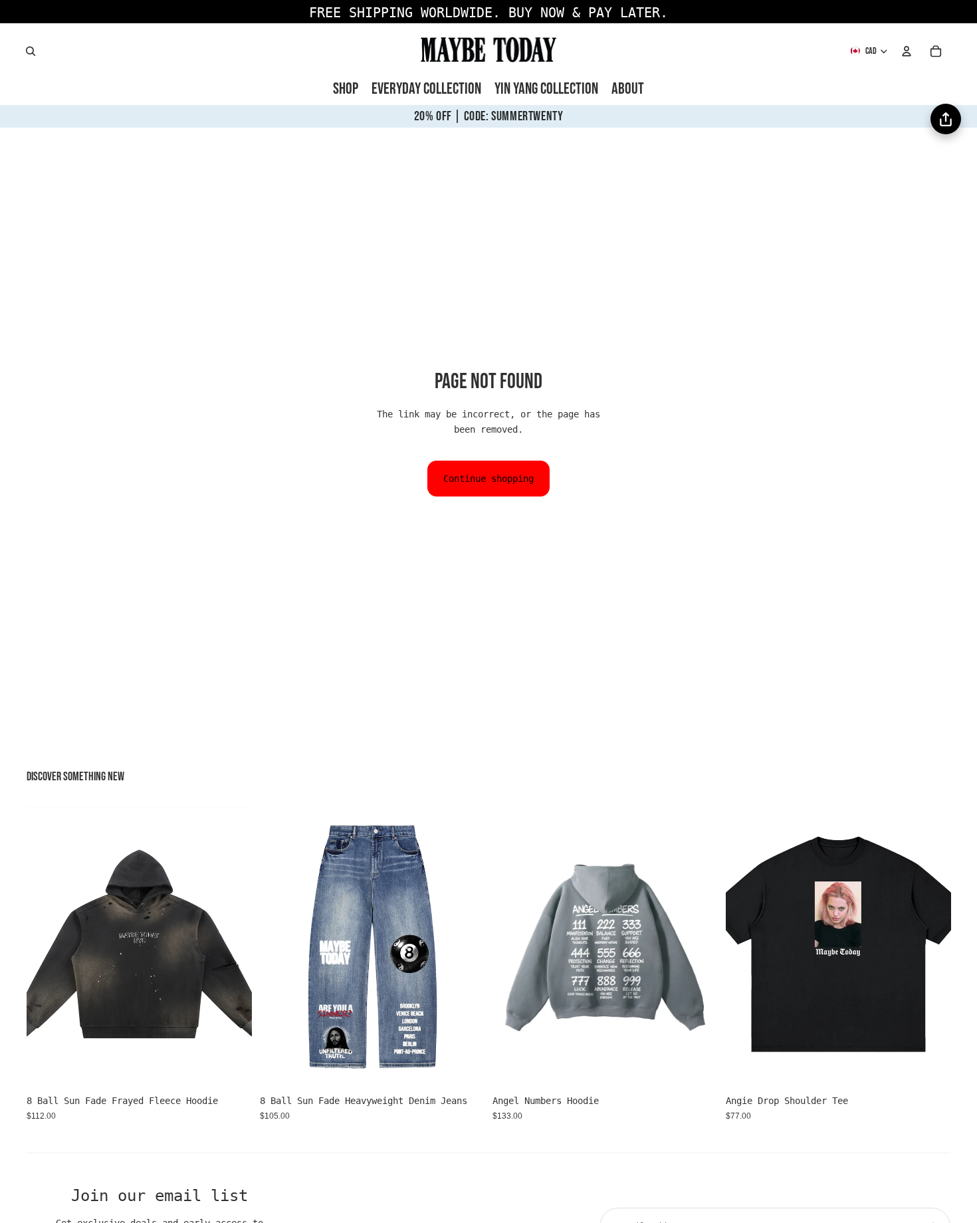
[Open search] (30, 51)
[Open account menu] (906, 51)
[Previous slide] (46, 947)
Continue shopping (488, 478)
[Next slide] (232, 947)
